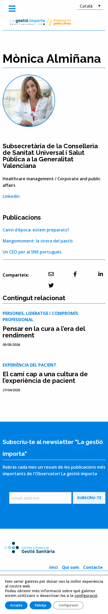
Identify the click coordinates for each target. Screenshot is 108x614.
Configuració (68, 605)
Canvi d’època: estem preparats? (36, 230)
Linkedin (11, 196)
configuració (85, 595)
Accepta (16, 605)
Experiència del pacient (29, 365)
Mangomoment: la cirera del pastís (38, 241)
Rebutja (40, 605)
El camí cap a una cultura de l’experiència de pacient (45, 377)
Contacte (93, 567)
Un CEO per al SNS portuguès (32, 252)
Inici (53, 567)
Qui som (70, 567)
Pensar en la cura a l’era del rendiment (44, 332)
